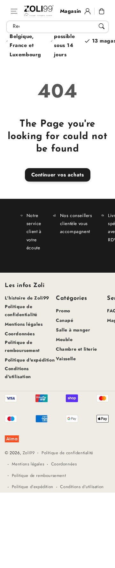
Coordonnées (20, 334)
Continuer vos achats (57, 174)
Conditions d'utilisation (18, 372)
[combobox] (57, 27)
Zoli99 (29, 453)
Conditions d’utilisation (81, 487)
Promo (63, 310)
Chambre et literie (76, 349)
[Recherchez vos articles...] (102, 26)
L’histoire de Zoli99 (27, 298)
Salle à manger (73, 330)
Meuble (64, 339)
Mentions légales (24, 324)
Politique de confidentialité (21, 310)
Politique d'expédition (30, 360)
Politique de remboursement (22, 346)
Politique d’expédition (32, 487)
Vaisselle (66, 358)
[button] (14, 11)
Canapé (64, 320)
